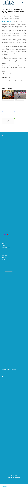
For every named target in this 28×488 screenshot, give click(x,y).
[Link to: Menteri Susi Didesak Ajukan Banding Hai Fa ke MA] (8, 121)
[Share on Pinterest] (9, 81)
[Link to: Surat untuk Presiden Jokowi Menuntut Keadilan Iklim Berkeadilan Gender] (20, 121)
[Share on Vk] (18, 81)
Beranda (4, 243)
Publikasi (4, 257)
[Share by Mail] (24, 81)
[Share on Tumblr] (15, 81)
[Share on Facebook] (3, 81)
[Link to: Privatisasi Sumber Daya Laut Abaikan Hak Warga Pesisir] (8, 102)
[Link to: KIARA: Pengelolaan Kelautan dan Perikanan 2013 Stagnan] (8, 114)
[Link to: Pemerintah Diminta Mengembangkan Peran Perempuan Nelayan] (20, 114)
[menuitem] (22, 2)
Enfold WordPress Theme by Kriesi (13, 486)
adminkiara (18, 18)
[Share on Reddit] (21, 81)
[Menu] (25, 2)
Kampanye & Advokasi (17, 15)
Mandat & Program (6, 247)
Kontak (3, 259)
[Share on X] (6, 81)
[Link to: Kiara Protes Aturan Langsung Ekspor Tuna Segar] (20, 94)
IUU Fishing (10, 15)
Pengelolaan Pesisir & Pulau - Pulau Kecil (9, 16)
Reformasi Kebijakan (10, 18)
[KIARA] (11, 2)
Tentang (3, 245)
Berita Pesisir (4, 255)
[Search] (22, 2)
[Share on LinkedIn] (12, 81)
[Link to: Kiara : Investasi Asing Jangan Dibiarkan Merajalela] (20, 105)
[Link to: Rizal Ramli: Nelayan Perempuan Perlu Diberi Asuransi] (8, 94)
